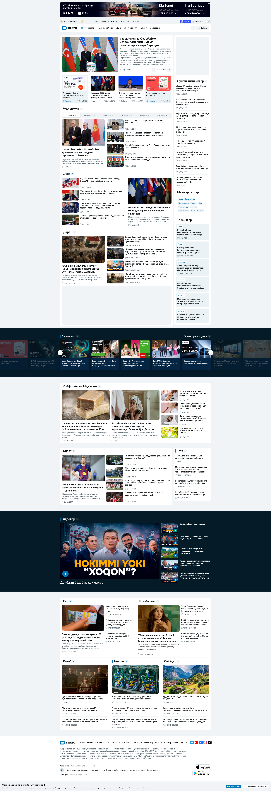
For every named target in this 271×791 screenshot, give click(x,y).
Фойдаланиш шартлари (148, 743)
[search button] (193, 28)
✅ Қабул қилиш (233, 786)
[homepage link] (69, 28)
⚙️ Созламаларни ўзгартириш (255, 786)
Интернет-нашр (106, 743)
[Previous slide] (154, 70)
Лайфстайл (155, 28)
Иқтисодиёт (183, 203)
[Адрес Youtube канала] (196, 742)
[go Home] (67, 742)
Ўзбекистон (89, 28)
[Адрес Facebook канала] (201, 742)
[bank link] (86, 21)
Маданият (132, 28)
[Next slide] (169, 70)
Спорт (144, 28)
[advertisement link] (185, 21)
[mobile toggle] (82, 28)
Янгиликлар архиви (169, 743)
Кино (193, 211)
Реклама (184, 743)
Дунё (118, 28)
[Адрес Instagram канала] (205, 742)
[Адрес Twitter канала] (210, 742)
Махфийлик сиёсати (89, 743)
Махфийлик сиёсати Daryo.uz (139, 788)
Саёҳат (200, 211)
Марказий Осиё (106, 28)
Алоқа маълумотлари (125, 743)
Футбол (193, 207)
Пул (124, 28)
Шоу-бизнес (183, 211)
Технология (183, 207)
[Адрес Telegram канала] (192, 742)
